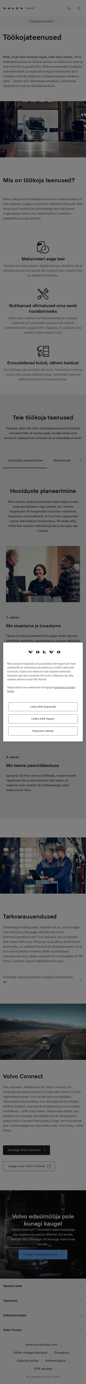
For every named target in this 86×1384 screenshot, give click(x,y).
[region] (43, 692)
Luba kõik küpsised (43, 706)
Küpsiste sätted (43, 730)
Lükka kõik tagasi (42, 718)
